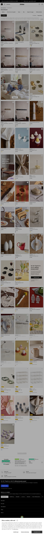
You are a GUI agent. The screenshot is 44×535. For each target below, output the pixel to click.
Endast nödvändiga (25, 531)
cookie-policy (15, 529)
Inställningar (15, 531)
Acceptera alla (37, 531)
